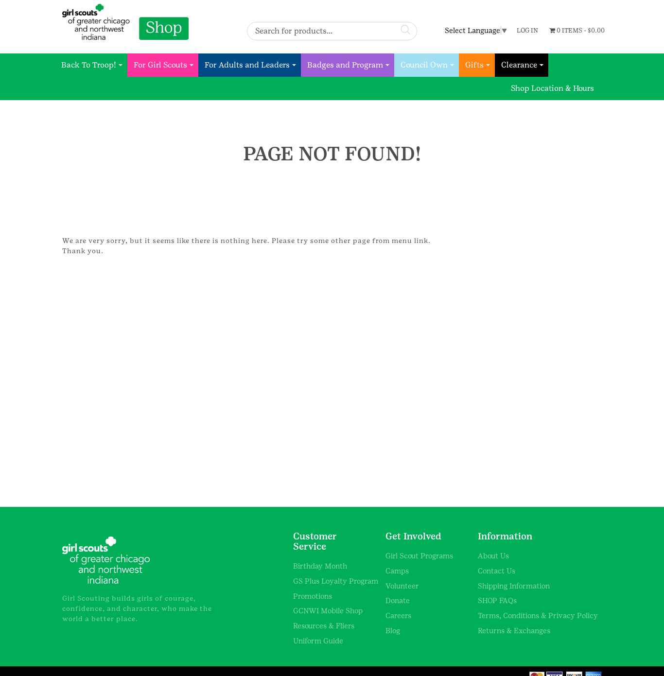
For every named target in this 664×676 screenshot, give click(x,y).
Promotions (312, 596)
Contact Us (496, 571)
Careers (398, 615)
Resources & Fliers (323, 626)
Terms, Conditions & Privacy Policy (538, 615)
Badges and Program (345, 64)
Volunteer (402, 586)
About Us (493, 556)
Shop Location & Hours (552, 88)
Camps (397, 571)
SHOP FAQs (497, 600)
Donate (397, 600)
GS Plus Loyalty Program (335, 581)
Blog (392, 630)
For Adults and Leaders (247, 64)
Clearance (519, 64)
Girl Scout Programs (419, 556)
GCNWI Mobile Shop (328, 611)
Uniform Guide (318, 641)
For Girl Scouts (160, 64)
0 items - (580, 30)
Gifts (474, 64)
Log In (527, 30)
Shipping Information (514, 586)
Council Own (424, 64)
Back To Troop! (88, 64)
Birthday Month (320, 566)
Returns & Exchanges (514, 630)
